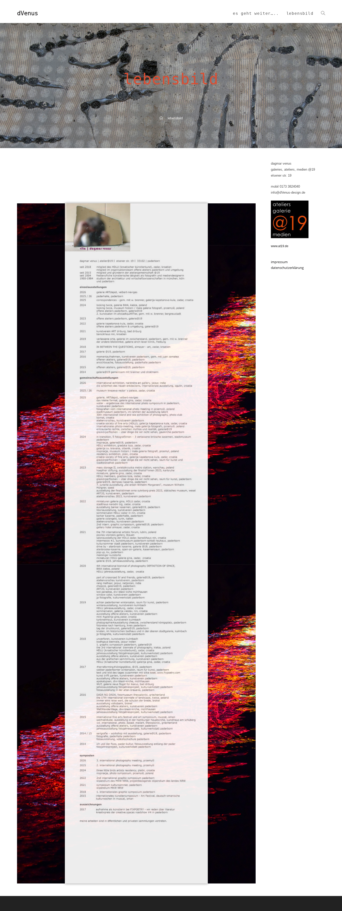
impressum (279, 262)
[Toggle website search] (323, 13)
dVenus (27, 13)
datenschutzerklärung (287, 267)
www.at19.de (279, 246)
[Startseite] (161, 118)
